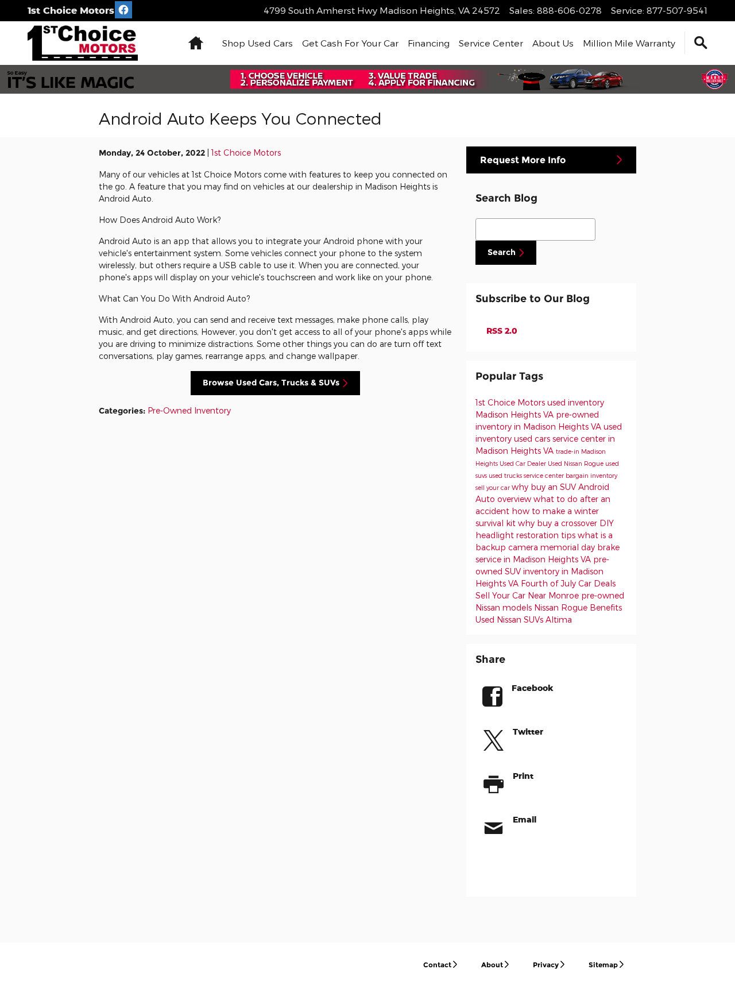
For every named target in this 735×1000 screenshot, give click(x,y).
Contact (437, 964)
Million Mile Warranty (629, 42)
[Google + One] (552, 866)
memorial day (568, 547)
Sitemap (603, 964)
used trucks (506, 475)
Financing (429, 42)
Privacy (546, 964)
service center (545, 475)
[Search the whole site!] (700, 43)
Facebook (533, 688)
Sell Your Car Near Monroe (528, 595)
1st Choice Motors (246, 152)
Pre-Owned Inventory (189, 410)
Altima (559, 619)
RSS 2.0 (500, 330)
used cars (533, 438)
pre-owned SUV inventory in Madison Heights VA (542, 571)
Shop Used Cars (257, 42)
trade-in (568, 451)
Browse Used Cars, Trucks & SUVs (271, 382)
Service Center (491, 42)
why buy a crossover (558, 523)
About (492, 964)
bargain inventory (591, 475)
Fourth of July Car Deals (568, 583)
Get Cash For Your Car (350, 42)
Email (524, 819)
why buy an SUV (545, 487)
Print (523, 776)
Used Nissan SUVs (510, 619)
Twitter (528, 731)
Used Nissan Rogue (576, 463)
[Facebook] (123, 9)
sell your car (493, 487)
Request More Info (523, 160)
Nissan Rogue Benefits (578, 607)
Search (502, 252)
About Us (553, 42)
